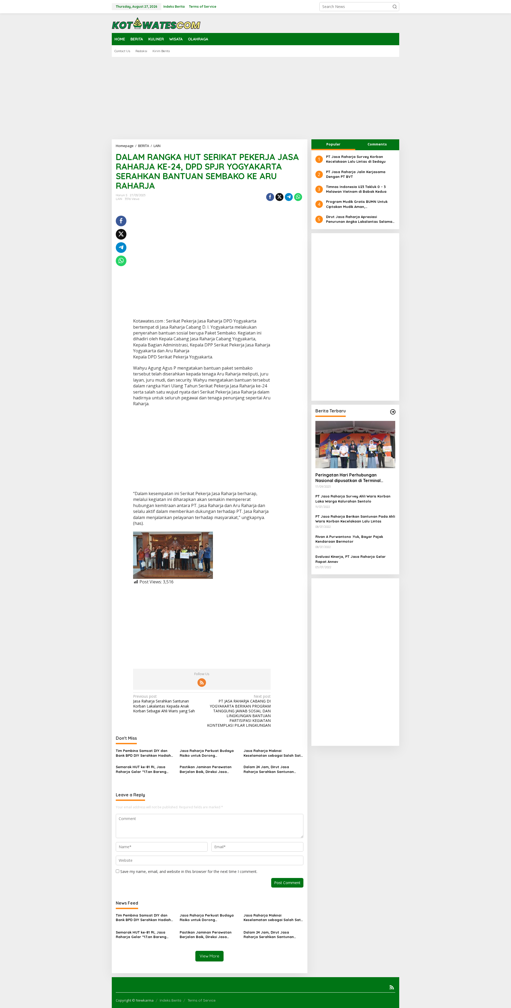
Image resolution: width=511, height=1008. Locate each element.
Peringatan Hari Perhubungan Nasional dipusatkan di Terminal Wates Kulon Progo (348, 477)
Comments (377, 144)
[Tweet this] (279, 197)
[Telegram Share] (289, 197)
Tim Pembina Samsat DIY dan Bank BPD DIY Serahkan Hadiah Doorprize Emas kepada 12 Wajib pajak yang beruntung (145, 753)
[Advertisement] (255, 98)
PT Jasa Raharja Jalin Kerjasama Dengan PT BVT (355, 173)
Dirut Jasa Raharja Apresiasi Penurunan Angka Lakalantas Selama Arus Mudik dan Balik (359, 219)
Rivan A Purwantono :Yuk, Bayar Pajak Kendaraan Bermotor (349, 538)
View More (209, 956)
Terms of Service (202, 1000)
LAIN (119, 199)
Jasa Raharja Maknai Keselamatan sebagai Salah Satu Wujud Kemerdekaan (273, 753)
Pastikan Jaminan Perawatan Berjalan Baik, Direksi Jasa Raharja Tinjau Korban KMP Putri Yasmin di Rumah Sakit (208, 769)
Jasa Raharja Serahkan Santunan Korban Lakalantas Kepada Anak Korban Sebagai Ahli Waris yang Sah (164, 703)
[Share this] (270, 197)
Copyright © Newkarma (135, 1000)
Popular (333, 144)
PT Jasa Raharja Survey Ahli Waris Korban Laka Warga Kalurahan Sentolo (352, 498)
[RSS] (201, 682)
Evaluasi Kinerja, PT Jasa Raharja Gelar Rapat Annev (350, 558)
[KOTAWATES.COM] (156, 22)
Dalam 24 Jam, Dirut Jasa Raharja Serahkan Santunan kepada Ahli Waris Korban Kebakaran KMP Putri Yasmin (269, 769)
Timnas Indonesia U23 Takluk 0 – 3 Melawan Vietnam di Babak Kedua (356, 189)
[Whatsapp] (298, 197)
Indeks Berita (170, 1000)
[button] (394, 6)
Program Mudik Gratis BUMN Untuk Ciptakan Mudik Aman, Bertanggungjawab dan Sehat (357, 204)
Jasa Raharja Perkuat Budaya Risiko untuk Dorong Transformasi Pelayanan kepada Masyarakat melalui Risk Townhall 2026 (209, 753)
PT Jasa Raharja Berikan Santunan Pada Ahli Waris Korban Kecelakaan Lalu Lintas (355, 518)
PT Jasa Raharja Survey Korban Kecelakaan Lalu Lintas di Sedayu (356, 159)
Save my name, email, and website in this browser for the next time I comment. (188, 871)
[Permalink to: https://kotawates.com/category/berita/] (393, 412)
